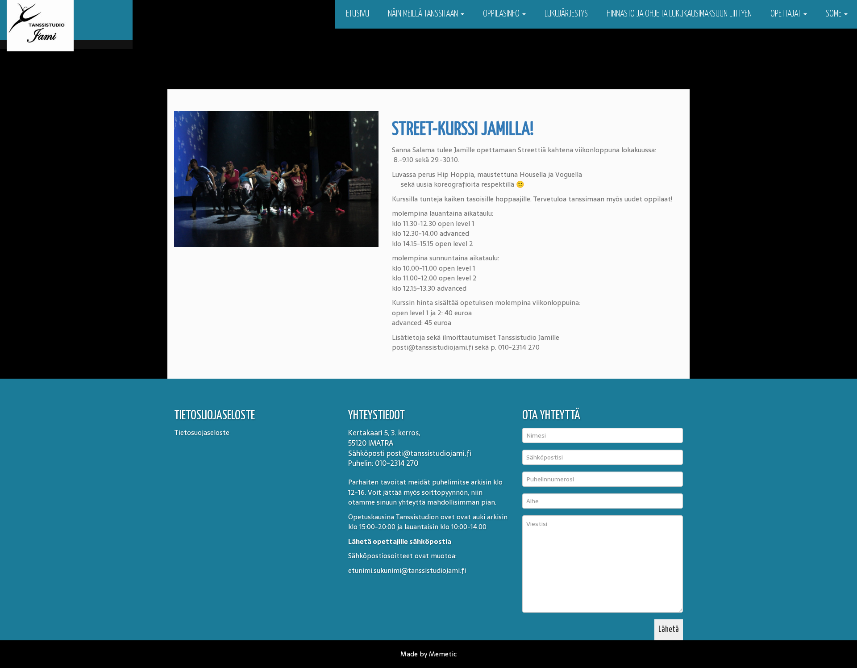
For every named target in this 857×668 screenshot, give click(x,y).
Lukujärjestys (566, 14)
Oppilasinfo (502, 14)
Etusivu (356, 14)
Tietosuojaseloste (201, 432)
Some (834, 14)
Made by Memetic (428, 654)
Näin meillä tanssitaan (424, 14)
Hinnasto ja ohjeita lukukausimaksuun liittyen (679, 14)
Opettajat (786, 14)
